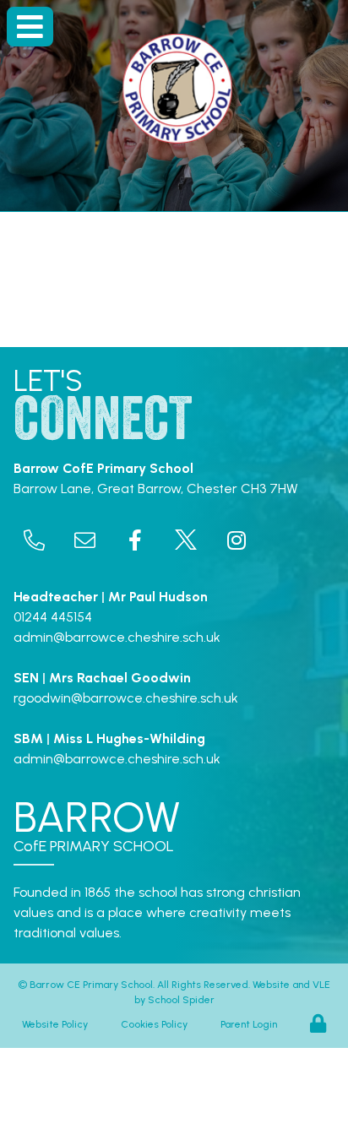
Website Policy (55, 1024)
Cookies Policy (154, 1024)
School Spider (181, 1000)
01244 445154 (53, 617)
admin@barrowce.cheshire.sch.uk (117, 637)
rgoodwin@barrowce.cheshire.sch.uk (126, 698)
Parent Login (248, 1024)
